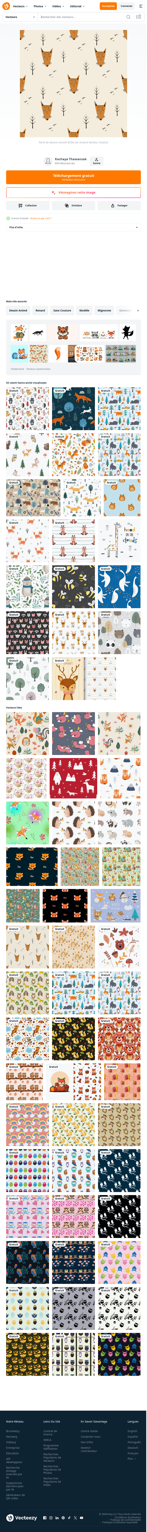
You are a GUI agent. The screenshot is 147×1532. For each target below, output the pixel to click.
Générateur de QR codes (14, 1496)
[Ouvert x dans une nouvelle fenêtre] (75, 1517)
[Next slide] (132, 310)
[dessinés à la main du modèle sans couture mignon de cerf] (73, 540)
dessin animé (18, 310)
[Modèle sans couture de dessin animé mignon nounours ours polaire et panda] (119, 632)
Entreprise (13, 1447)
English (129, 1431)
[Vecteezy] (6, 6)
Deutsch (130, 1447)
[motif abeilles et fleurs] (73, 586)
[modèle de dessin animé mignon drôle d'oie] (119, 586)
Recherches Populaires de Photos (51, 1469)
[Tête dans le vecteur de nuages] (119, 540)
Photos (38, 6)
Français (130, 1453)
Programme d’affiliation (49, 1447)
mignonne (104, 310)
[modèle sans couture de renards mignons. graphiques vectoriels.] (73, 733)
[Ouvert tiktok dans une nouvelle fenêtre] (69, 1517)
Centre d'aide (87, 1431)
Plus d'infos (16, 227)
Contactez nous (88, 1436)
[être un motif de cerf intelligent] (84, 678)
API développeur (14, 1460)
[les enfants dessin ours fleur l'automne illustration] (119, 947)
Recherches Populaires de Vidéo (51, 1481)
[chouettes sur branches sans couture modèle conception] (73, 1170)
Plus (127, 1458)
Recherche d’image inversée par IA (14, 1472)
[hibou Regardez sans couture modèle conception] (27, 1354)
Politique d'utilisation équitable (117, 1522)
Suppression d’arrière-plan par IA (15, 1486)
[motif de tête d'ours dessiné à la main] (122, 497)
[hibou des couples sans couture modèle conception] (73, 1216)
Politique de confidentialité (122, 1519)
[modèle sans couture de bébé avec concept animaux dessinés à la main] (27, 408)
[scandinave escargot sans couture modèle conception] (122, 1081)
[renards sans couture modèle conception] (73, 1038)
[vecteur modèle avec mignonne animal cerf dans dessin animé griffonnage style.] (119, 1038)
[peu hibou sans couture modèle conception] (119, 1124)
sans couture (62, 310)
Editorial (75, 6)
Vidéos (56, 6)
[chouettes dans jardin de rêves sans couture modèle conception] (73, 1308)
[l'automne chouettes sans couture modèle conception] (24, 1081)
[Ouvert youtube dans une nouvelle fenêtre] (81, 1517)
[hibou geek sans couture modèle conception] (27, 1308)
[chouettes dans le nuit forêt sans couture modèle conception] (119, 1170)
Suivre (96, 163)
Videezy (11, 1442)
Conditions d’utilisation (125, 1517)
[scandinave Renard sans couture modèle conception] (73, 1124)
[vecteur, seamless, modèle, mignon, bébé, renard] (120, 778)
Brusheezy (13, 1431)
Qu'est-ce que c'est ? (40, 218)
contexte (125, 310)
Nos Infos (85, 1442)
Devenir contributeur (87, 1449)
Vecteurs (18, 6)
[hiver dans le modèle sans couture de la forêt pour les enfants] (119, 408)
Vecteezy (11, 1436)
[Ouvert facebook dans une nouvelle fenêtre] (44, 1517)
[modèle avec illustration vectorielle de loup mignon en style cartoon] (26, 778)
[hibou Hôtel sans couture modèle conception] (73, 1262)
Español (130, 1436)
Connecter (126, 6)
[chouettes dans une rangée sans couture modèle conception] (27, 1170)
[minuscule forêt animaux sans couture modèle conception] (27, 992)
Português (131, 1442)
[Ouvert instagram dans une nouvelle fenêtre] (50, 1517)
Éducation (12, 1453)
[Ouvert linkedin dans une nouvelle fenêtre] (57, 1517)
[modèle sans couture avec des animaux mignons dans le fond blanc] (73, 632)
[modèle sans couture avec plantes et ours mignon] (27, 586)
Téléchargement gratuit (73, 177)
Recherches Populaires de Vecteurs (51, 1457)
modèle (84, 310)
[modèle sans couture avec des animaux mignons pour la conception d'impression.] (27, 632)
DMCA (46, 1440)
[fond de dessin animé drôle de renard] (27, 947)
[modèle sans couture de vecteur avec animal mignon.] (33, 497)
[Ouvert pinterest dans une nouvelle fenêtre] (63, 1517)
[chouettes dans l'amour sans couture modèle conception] (27, 1216)
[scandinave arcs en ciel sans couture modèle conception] (27, 1124)
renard (40, 310)
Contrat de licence (49, 1432)
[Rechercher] (128, 17)
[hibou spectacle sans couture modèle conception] (119, 1262)
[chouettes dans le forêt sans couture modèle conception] (27, 1262)
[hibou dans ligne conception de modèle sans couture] (73, 1354)
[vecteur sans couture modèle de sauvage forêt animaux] (73, 778)
